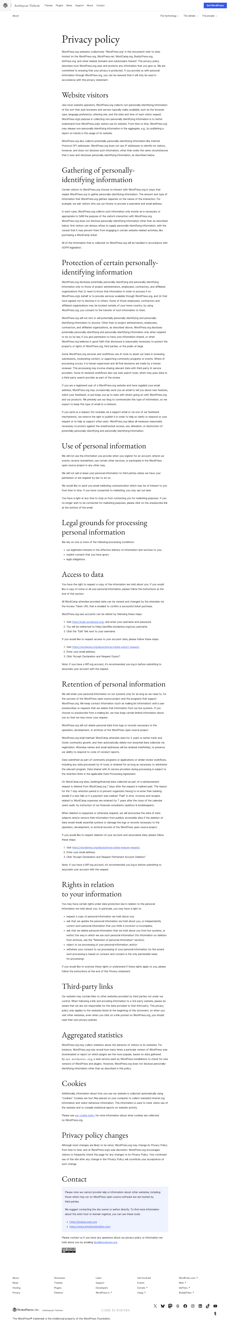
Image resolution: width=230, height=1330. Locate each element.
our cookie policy (85, 1115)
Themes (58, 1282)
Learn (99, 1278)
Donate (142, 1287)
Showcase (59, 1278)
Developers (102, 1287)
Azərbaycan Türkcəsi (52, 1310)
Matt (182, 1282)
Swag (141, 1292)
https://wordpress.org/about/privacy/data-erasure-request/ (106, 847)
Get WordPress (215, 5)
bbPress (184, 1287)
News (15, 1282)
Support (100, 1282)
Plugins (57, 1287)
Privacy (16, 1292)
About (16, 15)
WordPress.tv (104, 1292)
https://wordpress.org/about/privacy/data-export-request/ (105, 647)
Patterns (58, 1292)
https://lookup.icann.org (83, 1221)
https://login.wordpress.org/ (88, 621)
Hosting (16, 1287)
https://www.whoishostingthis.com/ (90, 1226)
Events (140, 1282)
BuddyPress (186, 1292)
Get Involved (144, 1278)
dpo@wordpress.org (105, 1242)
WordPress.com (188, 1278)
